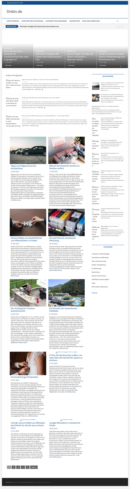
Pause (117, 26)
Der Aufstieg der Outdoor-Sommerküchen (23, 309)
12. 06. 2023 (8, 62)
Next (123, 26)
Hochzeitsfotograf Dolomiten (24, 377)
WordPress (31, 482)
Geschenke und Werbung (100, 257)
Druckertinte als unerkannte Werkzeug (112, 94)
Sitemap (94, 293)
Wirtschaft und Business (100, 287)
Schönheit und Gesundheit (56, 21)
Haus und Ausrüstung (91, 21)
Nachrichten (74, 21)
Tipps (93, 283)
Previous (120, 26)
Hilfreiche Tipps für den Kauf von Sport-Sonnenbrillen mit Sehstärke (112, 187)
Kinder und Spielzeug (99, 265)
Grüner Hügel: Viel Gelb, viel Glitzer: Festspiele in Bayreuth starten (42, 27)
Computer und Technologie (32, 21)
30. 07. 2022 (39, 62)
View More (8, 65)
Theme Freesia (23, 482)
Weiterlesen (38, 89)
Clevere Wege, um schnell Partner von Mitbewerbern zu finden (26, 239)
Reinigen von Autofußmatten (109, 140)
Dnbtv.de (14, 11)
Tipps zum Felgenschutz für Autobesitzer (112, 83)
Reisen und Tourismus (99, 276)
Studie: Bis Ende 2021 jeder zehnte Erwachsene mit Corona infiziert (41, 98)
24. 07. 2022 (103, 62)
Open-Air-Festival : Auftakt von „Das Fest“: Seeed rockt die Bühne (40, 79)
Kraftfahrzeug (13, 21)
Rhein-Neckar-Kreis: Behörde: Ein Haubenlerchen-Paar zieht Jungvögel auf (16, 55)
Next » (34, 467)
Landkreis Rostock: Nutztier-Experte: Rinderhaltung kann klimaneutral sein (112, 57)
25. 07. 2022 (71, 62)
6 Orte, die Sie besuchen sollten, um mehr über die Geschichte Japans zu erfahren (66, 357)
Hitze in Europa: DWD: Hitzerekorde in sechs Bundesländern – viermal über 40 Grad (45, 116)
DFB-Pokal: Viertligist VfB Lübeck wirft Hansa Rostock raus (49, 57)
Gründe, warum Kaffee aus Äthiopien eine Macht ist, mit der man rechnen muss (28, 425)
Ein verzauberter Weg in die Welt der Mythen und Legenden (111, 119)
